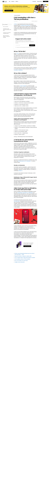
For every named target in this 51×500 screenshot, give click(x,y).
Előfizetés (32, 45)
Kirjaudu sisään (39, 1)
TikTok (17, 53)
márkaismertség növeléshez (25, 25)
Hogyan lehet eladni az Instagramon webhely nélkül (23, 256)
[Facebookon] (32, 21)
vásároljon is (20, 170)
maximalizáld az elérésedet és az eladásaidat (25, 192)
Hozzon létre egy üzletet (8, 10)
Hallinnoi (16, 1)
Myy (9, 1)
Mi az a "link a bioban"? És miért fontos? (21, 260)
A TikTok (15, 24)
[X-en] (35, 21)
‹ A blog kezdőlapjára (17, 15)
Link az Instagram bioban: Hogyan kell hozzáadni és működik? (25, 257)
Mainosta (12, 1)
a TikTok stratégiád (23, 85)
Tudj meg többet (27, 246)
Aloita (45, 1)
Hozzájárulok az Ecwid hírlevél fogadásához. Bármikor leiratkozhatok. (24, 47)
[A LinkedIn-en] (33, 21)
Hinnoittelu (34, 1)
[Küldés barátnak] (36, 21)
